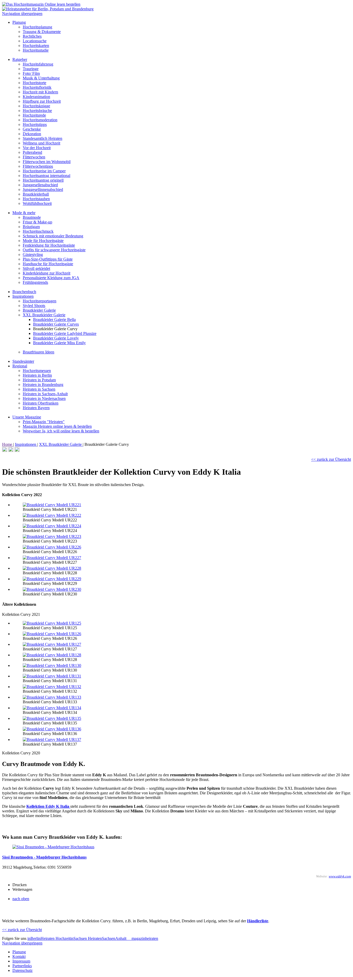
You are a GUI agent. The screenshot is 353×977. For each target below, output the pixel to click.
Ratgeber (19, 59)
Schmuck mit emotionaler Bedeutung (53, 236)
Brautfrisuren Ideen (38, 352)
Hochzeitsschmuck (38, 231)
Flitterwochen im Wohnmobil (47, 161)
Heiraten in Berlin (37, 375)
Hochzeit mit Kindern (40, 92)
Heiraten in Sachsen (39, 389)
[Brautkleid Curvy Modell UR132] (52, 686)
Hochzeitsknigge (36, 106)
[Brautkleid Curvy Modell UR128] (52, 655)
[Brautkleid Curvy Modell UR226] (52, 547)
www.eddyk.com (340, 876)
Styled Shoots (34, 305)
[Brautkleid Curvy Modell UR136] (52, 729)
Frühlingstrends (35, 282)
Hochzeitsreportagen (39, 301)
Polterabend (32, 152)
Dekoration (32, 134)
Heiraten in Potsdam (39, 380)
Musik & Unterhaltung (41, 78)
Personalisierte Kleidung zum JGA (51, 278)
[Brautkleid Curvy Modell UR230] (52, 589)
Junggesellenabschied (40, 185)
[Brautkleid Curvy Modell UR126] (52, 634)
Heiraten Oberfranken (40, 403)
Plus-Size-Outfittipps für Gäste (48, 259)
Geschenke (32, 129)
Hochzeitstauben (36, 199)
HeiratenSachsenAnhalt (107, 938)
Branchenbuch (24, 291)
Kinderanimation (36, 96)
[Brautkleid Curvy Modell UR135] (52, 718)
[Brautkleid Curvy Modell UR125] (52, 623)
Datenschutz (22, 970)
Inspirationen (23, 296)
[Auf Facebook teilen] (10, 450)
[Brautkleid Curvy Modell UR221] (52, 505)
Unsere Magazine (26, 417)
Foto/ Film (31, 73)
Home (7, 444)
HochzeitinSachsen (72, 938)
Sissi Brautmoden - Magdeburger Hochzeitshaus (44, 857)
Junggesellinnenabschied (43, 189)
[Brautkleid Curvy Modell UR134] (52, 708)
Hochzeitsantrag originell (43, 180)
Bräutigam (31, 226)
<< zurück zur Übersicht (331, 459)
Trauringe (31, 69)
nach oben (20, 899)
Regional (19, 366)
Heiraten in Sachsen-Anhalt (45, 394)
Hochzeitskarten (36, 45)
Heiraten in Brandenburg (43, 384)
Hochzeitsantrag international (46, 175)
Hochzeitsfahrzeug (38, 64)
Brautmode (32, 217)
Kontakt (19, 956)
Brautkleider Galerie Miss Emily (59, 343)
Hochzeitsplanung (37, 27)
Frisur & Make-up (37, 222)
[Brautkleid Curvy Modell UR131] (52, 676)
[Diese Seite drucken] (4, 450)
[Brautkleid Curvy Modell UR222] (52, 515)
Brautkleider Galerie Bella (54, 319)
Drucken (19, 885)
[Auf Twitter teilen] (17, 450)
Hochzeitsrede (34, 115)
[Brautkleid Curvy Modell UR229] (52, 579)
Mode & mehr (23, 213)
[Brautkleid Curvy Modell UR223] (52, 536)
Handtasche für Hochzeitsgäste (48, 264)
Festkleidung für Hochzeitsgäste (49, 245)
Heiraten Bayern (36, 408)
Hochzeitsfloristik (37, 87)
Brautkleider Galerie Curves (56, 324)
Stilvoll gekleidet (36, 268)
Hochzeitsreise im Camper (44, 171)
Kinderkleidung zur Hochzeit (46, 273)
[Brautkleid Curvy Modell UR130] (52, 665)
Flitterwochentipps (38, 166)
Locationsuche (35, 41)
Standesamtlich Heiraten (42, 138)
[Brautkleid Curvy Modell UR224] (52, 526)
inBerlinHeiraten (41, 938)
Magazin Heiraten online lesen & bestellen (57, 426)
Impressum (21, 961)
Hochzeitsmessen (37, 370)
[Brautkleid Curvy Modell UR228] (52, 568)
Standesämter (23, 361)
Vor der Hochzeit (37, 148)
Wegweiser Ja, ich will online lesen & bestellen (61, 431)
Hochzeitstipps (35, 124)
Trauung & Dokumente (42, 31)
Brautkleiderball (36, 194)
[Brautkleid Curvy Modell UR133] (52, 697)
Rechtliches (32, 36)
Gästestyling (33, 254)
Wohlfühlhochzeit (37, 203)
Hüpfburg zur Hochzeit (42, 101)
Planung (19, 22)
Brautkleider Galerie (39, 310)
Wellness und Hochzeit (41, 143)
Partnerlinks (22, 966)
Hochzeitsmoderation (40, 120)
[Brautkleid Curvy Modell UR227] (52, 557)
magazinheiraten (144, 938)
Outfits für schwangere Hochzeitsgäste (54, 250)
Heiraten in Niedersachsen (44, 398)
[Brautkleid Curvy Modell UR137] (52, 739)
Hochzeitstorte (34, 82)
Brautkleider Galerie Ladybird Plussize (64, 333)
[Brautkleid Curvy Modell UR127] (52, 644)
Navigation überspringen (22, 13)
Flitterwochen (34, 157)
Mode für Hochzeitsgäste (43, 240)
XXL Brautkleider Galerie (44, 315)
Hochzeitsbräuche (37, 110)
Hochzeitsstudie (36, 50)
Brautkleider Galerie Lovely (56, 338)
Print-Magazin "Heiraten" (44, 421)
